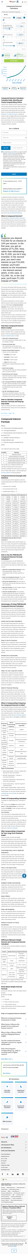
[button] (2, 1)
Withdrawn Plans (5, 1169)
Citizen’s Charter (5, 1200)
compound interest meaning (16, 218)
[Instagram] (23, 1174)
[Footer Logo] (4, 1138)
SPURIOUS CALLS (9, 1217)
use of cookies (13, 1246)
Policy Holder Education (16, 1200)
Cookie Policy (4, 1189)
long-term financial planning (14, 213)
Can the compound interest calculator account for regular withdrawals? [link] (11, 1042)
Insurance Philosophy (16, 1196)
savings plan (5, 793)
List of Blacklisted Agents (7, 1202)
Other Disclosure (21, 1187)
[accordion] (14, 1019)
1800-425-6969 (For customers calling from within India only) (13, 1184)
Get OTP (6, 148)
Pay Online (3, 1160)
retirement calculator (12, 828)
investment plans (10, 335)
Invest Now (14, 61)
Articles (3, 1163)
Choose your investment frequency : (11, 12)
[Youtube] (18, 1174)
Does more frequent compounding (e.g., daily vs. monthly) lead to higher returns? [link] (11, 1051)
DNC (14, 1194)
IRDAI (9, 1191)
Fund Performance (5, 1154)
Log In (25, 2)
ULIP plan (14, 793)
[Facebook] (2, 1174)
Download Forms (5, 1165)
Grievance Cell (20, 1194)
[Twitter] (7, 1174)
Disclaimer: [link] (5, 1129)
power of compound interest (10, 114)
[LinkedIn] (12, 1174)
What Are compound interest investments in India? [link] (11, 1019)
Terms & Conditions (17, 1198)
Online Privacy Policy (14, 1189)
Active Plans (4, 1167)
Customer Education (6, 1194)
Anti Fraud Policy (5, 1196)
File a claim (4, 1158)
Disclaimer (3, 1191)
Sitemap (3, 1187)
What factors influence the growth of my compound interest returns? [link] (10, 1026)
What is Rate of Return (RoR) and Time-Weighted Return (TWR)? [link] (11, 1034)
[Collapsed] (12, 1059)
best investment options (20, 715)
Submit (14, 174)
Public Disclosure (11, 1187)
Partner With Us (5, 1156)
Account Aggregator (6, 1198)
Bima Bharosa (16, 1191)
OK (14, 1250)
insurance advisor (5, 472)
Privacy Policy (11, 153)
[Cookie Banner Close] (25, 1243)
